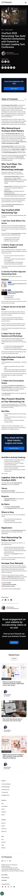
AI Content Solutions (6, 784)
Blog (2, 803)
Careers (3, 825)
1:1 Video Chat (4, 792)
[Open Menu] (25, 2)
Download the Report (14, 448)
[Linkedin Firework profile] (2, 861)
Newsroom (3, 831)
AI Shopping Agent (5, 786)
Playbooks (3, 812)
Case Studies (4, 806)
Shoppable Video (5, 795)
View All (14, 658)
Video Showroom (5, 789)
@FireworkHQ (7, 393)
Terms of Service (5, 877)
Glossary (3, 842)
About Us (3, 823)
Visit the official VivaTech (7, 146)
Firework (7, 115)
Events (3, 809)
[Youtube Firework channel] (10, 861)
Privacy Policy (4, 874)
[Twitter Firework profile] (7, 861)
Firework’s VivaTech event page (13, 204)
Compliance (4, 880)
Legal (2, 845)
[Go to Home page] (6, 2)
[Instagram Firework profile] (5, 861)
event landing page (16, 233)
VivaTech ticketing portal (17, 530)
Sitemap (3, 847)
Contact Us (4, 828)
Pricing (3, 814)
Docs (2, 839)
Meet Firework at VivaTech (9, 586)
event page (14, 553)
